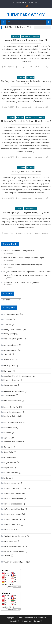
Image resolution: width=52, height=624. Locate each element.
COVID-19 (15, 36)
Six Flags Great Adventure (14, 493)
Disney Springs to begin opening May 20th (26, 212)
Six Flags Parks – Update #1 (26, 171)
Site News (7, 433)
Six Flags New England (13, 514)
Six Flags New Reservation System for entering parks (26, 82)
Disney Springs (30, 209)
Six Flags (30, 77)
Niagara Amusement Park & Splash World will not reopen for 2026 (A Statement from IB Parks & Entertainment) (27, 273)
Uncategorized (10, 541)
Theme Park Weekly (26, 14)
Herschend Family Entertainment (17, 376)
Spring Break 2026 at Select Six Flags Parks (21, 282)
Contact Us (38, 621)
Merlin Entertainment (12, 412)
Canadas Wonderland (13, 442)
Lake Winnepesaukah (12, 400)
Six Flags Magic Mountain (14, 509)
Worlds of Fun (9, 359)
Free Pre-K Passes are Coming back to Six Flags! (24, 258)
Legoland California (12, 416)
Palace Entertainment (13, 422)
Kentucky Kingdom (11, 380)
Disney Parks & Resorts (13, 330)
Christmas (8, 319)
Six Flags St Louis (10, 530)
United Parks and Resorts (14, 546)
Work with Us (14, 621)
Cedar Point (8, 452)
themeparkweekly (25, 67)
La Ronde (7, 478)
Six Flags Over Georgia (13, 519)
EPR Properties (9, 366)
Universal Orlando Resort (30, 36)
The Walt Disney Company (15, 536)
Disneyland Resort (11, 345)
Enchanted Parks (11, 350)
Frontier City (9, 457)
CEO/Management (12, 314)
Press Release (9, 427)
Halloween (8, 371)
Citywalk (10, 117)
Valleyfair (7, 354)
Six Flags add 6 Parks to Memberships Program (23, 264)
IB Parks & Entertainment (14, 391)
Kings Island (8, 467)
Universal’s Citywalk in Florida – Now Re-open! (26, 121)
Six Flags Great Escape (13, 504)
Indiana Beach (9, 395)
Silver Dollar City (10, 385)
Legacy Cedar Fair (11, 407)
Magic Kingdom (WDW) (13, 339)
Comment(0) (43, 67)
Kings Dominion (10, 462)
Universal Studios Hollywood (15, 562)
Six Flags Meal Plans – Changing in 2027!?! (21, 251)
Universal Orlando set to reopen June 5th (26, 40)
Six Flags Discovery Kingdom (15, 488)
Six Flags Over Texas (12, 524)
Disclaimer (26, 621)
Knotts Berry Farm (11, 473)
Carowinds (8, 447)
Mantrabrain (41, 618)
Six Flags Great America (13, 498)
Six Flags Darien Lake (12, 483)
